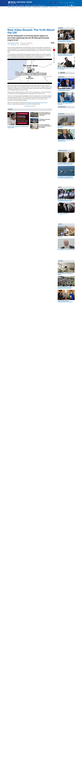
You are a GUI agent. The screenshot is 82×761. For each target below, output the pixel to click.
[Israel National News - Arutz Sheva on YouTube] (72, 5)
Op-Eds (9, 7)
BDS (18, 44)
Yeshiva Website (45, 7)
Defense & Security (41, 5)
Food (17, 7)
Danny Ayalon (13, 44)
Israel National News (10, 27)
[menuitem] (9, 5)
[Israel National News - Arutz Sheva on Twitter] (66, 5)
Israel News (21, 5)
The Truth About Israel (24, 44)
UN (8, 44)
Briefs (17, 5)
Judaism (13, 7)
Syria (45, 55)
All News (12, 5)
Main (9, 5)
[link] (18, 120)
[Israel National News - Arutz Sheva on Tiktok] (74, 5)
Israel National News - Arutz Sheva (17, 3)
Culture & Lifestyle (22, 7)
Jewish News (33, 5)
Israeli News (17, 27)
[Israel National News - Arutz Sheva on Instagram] (70, 5)
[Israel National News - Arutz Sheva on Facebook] (68, 5)
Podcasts (29, 7)
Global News (27, 5)
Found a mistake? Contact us (30, 106)
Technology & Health (36, 7)
